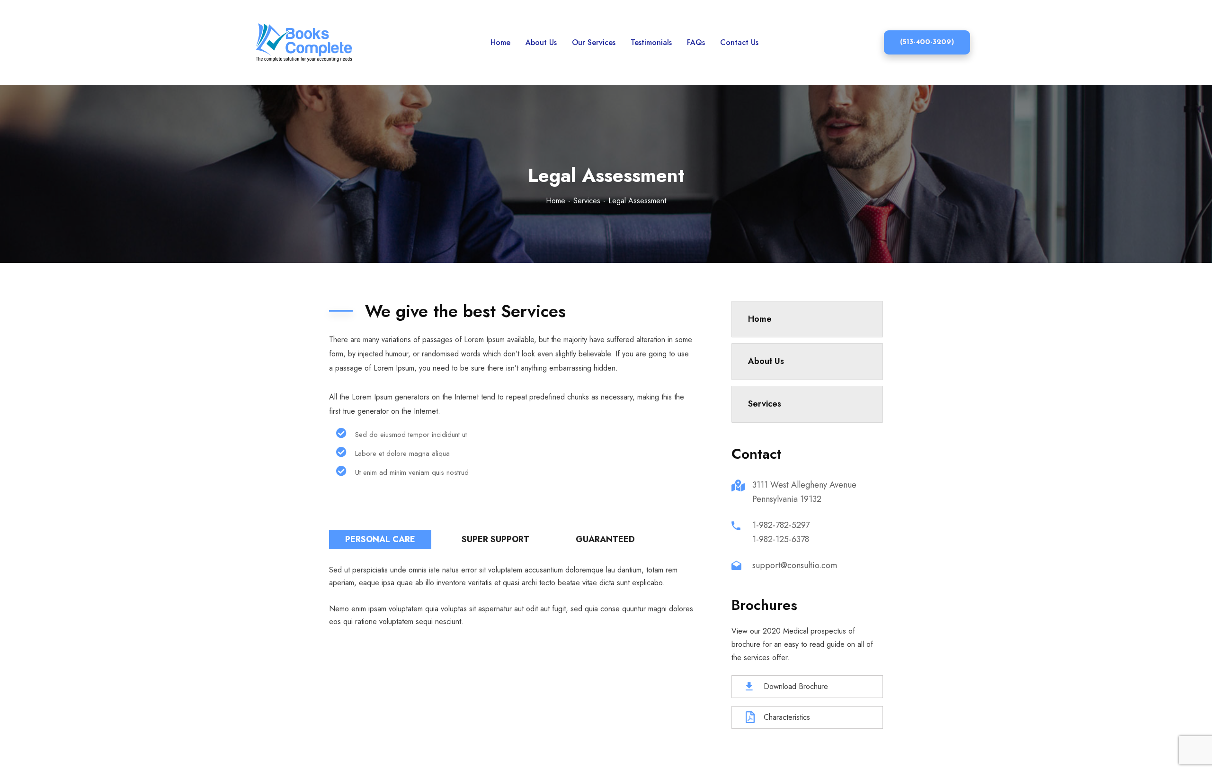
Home (555, 200)
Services (586, 200)
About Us (766, 361)
